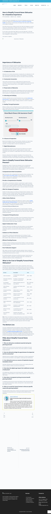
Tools (26, 5)
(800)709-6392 (45, 502)
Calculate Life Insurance (18, 130)
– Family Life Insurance (30, 498)
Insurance (19, 16)
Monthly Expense (23, 117)
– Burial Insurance (29, 499)
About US (37, 5)
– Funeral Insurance (29, 501)
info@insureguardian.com (14, 0)
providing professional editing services (14, 331)
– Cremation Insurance (30, 502)
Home (14, 5)
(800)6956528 (5, 0)
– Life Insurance (28, 497)
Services (20, 5)
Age (7, 123)
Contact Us (43, 5)
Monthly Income (9, 117)
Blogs (31, 5)
